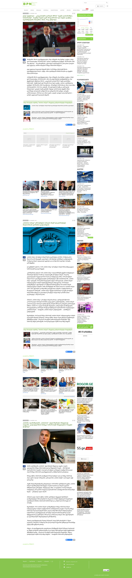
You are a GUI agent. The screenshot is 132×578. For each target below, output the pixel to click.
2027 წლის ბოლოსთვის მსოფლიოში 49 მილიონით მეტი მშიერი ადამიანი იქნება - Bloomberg (83, 210)
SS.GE (25, 133)
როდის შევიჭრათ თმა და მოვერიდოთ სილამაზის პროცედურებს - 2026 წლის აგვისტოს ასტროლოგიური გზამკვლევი (83, 512)
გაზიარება (70, 124)
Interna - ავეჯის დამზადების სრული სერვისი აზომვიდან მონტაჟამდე (30, 410)
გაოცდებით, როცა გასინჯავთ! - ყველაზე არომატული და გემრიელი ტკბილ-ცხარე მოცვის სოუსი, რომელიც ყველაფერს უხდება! (49, 390)
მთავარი (25, 561)
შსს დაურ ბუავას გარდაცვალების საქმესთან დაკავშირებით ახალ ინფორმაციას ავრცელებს (48, 193)
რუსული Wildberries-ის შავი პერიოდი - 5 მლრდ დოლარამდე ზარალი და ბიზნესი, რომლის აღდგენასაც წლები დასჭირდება (83, 319)
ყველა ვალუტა (89, 34)
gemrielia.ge (25, 392)
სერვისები (46, 561)
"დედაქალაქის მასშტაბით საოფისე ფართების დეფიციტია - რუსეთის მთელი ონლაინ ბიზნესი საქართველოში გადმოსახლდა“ (83, 163)
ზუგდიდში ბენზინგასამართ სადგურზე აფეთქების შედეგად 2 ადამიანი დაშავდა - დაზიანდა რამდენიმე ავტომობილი (84, 70)
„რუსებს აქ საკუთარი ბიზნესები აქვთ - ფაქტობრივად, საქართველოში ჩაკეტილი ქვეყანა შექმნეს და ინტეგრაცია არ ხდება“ (83, 120)
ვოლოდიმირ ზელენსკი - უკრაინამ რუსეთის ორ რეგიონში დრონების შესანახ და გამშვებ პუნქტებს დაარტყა (83, 61)
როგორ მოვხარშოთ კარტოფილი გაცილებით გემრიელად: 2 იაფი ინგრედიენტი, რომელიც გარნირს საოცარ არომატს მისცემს (83, 419)
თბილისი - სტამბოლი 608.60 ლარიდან (66, 370)
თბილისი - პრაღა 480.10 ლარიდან (47, 370)
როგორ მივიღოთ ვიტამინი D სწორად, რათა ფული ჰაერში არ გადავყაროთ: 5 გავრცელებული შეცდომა (85, 437)
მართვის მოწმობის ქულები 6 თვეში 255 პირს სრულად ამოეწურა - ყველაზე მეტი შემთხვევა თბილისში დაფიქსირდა (83, 98)
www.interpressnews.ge (28, 214)
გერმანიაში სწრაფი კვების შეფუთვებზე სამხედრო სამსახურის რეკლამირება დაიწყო (83, 279)
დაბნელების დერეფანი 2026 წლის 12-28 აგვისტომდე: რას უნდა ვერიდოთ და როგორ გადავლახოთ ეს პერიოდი (84, 494)
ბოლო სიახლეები (83, 43)
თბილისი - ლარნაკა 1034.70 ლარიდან (30, 370)
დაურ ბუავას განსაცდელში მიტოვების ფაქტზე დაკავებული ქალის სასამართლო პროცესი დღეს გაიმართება (31, 211)
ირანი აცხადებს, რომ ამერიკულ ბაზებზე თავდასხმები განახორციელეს (49, 210)
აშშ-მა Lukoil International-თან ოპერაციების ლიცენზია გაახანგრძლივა (84, 298)
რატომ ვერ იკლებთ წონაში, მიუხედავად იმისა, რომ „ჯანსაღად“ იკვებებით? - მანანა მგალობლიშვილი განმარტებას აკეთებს (67, 390)
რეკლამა (40, 561)
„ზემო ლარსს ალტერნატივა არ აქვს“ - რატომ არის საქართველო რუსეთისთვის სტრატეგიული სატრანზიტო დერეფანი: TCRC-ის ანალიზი (84, 188)
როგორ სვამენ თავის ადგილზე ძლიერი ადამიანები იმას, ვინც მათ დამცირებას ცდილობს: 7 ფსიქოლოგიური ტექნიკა (85, 400)
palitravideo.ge (26, 195)
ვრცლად (90, 237)
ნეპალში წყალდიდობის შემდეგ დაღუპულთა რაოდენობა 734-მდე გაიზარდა (31, 192)
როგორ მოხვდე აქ (70, 133)
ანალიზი (80, 169)
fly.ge (24, 372)
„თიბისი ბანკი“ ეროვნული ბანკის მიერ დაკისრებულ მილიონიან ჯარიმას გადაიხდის (53, 105)
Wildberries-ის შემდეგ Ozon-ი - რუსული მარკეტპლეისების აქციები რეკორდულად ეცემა (84, 258)
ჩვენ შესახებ (32, 561)
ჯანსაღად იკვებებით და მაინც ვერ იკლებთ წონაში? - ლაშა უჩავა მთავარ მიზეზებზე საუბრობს (66, 411)
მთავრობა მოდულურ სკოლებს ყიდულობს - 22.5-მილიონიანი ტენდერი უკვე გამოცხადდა (83, 142)
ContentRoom (72, 396)
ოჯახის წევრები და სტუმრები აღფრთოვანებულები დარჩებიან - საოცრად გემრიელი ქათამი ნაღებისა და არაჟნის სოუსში (31, 389)
